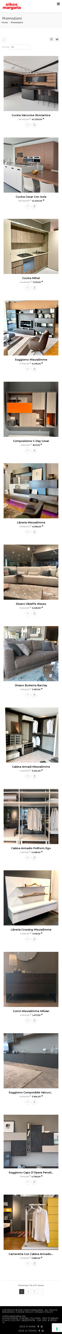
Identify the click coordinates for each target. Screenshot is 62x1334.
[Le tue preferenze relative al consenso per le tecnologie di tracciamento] (57, 1329)
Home (4, 22)
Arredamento (10, 55)
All (12, 47)
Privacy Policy (44, 1312)
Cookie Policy (24, 1312)
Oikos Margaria (33, 1310)
